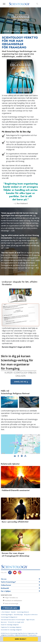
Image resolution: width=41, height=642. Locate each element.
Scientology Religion (7, 614)
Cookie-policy (32, 635)
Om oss (3, 579)
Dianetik (13, 612)
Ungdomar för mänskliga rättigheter (11, 627)
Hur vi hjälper (6, 591)
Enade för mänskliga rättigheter (10, 624)
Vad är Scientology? (8, 582)
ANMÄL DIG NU (20, 382)
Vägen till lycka (30, 619)
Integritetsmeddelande (21, 635)
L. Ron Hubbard (5, 612)
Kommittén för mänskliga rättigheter (11, 629)
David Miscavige (18, 614)
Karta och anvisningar (11, 603)
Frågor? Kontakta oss (11, 598)
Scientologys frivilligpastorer (9, 617)
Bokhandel (5, 588)
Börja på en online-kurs (31, 614)
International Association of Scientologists (13, 619)
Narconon (4, 622)
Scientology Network (23, 612)
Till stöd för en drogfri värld (16, 622)
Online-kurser (6, 585)
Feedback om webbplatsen (13, 600)
